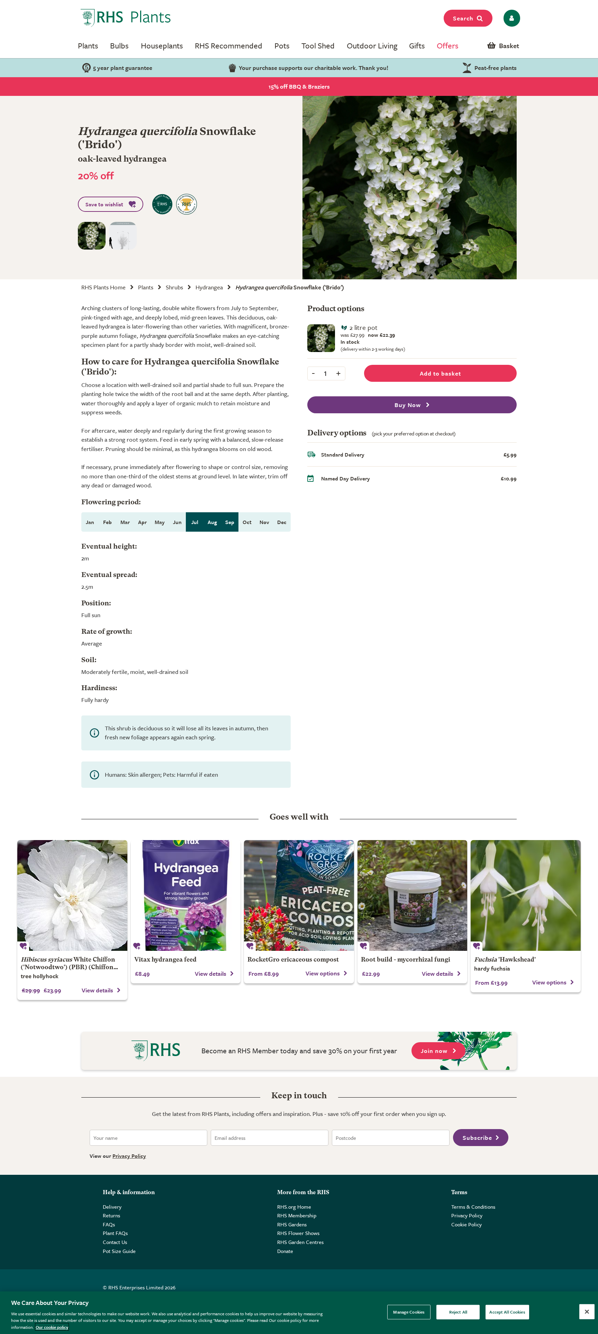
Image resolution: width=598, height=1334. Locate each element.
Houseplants (162, 45)
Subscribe (477, 1137)
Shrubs (174, 287)
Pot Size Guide (119, 1251)
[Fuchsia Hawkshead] (526, 895)
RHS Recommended (228, 45)
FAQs (109, 1224)
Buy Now (409, 404)
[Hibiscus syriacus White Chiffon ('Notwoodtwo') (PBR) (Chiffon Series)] (72, 895)
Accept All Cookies (507, 1312)
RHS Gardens (292, 1224)
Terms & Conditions (473, 1206)
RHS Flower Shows (298, 1233)
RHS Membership (296, 1215)
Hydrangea (209, 287)
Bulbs (119, 45)
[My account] (511, 18)
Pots (282, 45)
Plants (88, 45)
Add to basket (440, 373)
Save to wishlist (104, 204)
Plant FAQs (115, 1233)
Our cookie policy (52, 1327)
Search (463, 18)
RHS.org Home (294, 1206)
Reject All (458, 1312)
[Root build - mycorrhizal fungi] (412, 895)
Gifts (417, 45)
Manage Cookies (409, 1312)
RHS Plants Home (103, 287)
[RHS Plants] (126, 18)
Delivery (112, 1206)
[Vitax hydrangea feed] (186, 895)
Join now (435, 1050)
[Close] (587, 1311)
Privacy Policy (129, 1156)
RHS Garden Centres (300, 1242)
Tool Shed (318, 45)
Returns (111, 1215)
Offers (448, 45)
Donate (285, 1251)
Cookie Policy (466, 1224)
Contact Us (115, 1242)
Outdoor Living (372, 45)
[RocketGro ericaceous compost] (299, 895)
